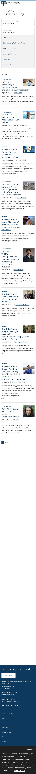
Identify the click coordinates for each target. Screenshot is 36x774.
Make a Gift (8, 675)
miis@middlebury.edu (7, 695)
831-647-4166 (13, 692)
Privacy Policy (19, 770)
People (4, 147)
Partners (4, 741)
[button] (27, 3)
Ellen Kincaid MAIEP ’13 (22, 304)
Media (3, 737)
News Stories (6, 79)
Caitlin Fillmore (21, 197)
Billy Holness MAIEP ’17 (21, 382)
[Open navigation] (32, 3)
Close (29, 749)
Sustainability (7, 65)
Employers (4, 727)
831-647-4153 (11, 699)
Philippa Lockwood (22, 342)
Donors (3, 723)
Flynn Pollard (22, 160)
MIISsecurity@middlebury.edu (10, 701)
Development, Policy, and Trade (14, 43)
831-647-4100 (5, 688)
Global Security (8, 59)
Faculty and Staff (6, 732)
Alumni (3, 718)
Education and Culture (10, 48)
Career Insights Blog (7, 11)
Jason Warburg (18, 93)
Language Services (9, 54)
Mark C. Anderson (21, 125)
